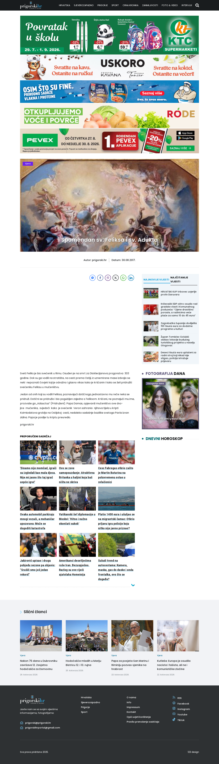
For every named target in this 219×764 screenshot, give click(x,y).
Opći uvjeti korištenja (139, 717)
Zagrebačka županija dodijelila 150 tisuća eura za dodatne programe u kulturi (179, 326)
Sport (115, 5)
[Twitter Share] (116, 278)
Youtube (182, 714)
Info (129, 702)
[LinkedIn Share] (131, 278)
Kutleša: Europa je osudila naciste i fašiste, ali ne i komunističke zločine (173, 665)
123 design (193, 752)
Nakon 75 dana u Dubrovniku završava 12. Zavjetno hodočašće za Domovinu (38, 665)
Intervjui (187, 5)
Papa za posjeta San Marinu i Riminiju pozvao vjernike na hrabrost (130, 665)
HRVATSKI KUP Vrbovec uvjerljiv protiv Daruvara (179, 293)
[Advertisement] (77, 304)
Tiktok (181, 720)
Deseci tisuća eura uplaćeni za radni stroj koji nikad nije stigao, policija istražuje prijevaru (178, 357)
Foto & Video (170, 5)
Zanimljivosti (150, 5)
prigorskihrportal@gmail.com (42, 727)
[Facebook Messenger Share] (92, 278)
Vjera (28, 163)
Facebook (183, 703)
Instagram (183, 709)
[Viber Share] (108, 278)
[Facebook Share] (100, 278)
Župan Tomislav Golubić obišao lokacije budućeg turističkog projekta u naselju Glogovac (178, 341)
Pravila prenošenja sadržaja (143, 721)
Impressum (133, 707)
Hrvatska (64, 5)
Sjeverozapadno (84, 5)
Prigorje (102, 5)
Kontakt (131, 712)
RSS (179, 698)
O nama (131, 697)
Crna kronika (130, 5)
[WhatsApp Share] (123, 278)
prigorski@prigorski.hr (38, 722)
